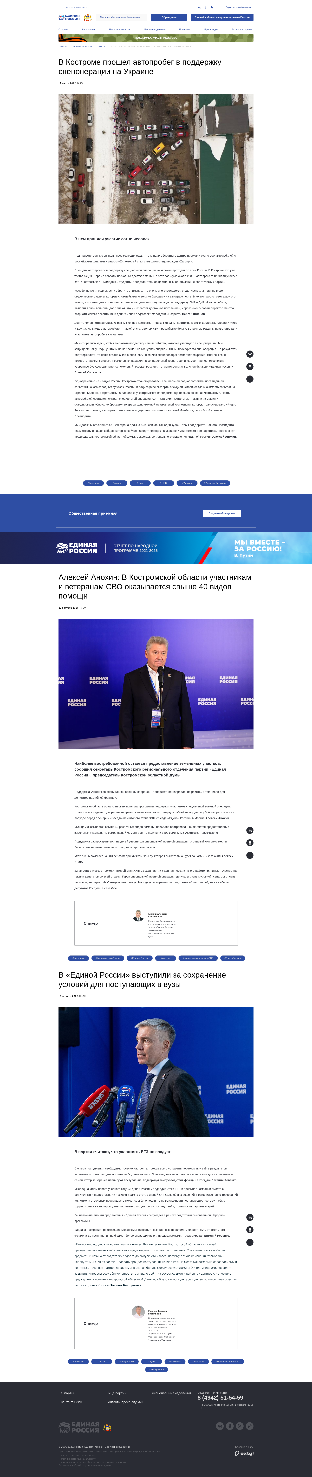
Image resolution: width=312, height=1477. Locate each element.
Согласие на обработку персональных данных (85, 1465)
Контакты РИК (71, 1402)
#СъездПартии (232, 958)
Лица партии (89, 29)
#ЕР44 (163, 483)
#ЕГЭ (102, 1361)
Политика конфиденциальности (77, 1459)
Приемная (184, 29)
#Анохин (187, 483)
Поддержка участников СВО (156, 37)
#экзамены (175, 1361)
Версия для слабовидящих (238, 7)
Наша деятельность (119, 29)
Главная (62, 46)
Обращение (169, 17)
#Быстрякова (156, 1369)
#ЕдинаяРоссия (139, 958)
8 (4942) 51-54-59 (220, 1397)
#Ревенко (78, 1361)
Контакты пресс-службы (124, 1402)
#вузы (151, 1361)
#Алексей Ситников (215, 483)
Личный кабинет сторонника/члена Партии (222, 17)
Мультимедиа (211, 29)
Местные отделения (155, 29)
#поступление (127, 1361)
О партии (63, 29)
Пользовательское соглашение (76, 1455)
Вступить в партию (242, 29)
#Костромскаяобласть (108, 958)
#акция (117, 483)
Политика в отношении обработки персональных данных (92, 1462)
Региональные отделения (172, 1393)
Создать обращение (222, 513)
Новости (100, 46)
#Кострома (93, 483)
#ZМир (140, 483)
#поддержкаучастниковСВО (198, 958)
